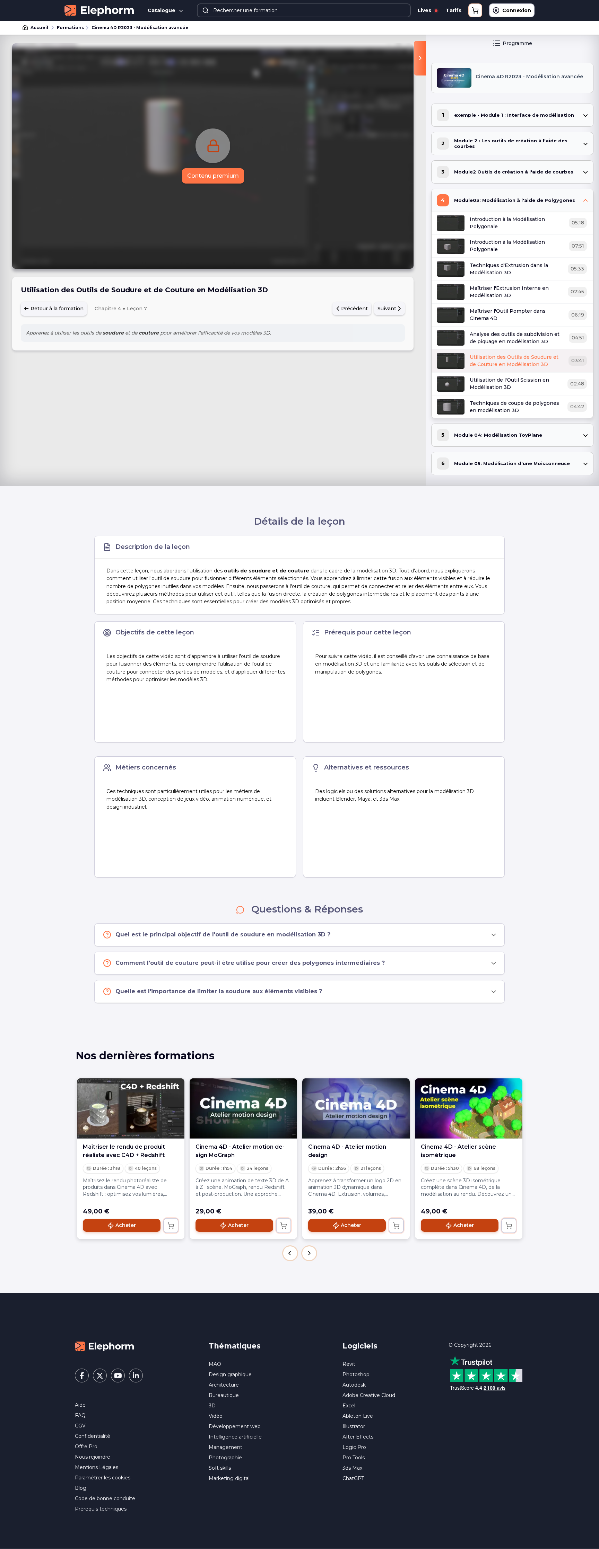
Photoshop (356, 1374)
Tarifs (453, 10)
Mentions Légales (96, 1467)
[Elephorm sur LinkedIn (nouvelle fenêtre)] (136, 1375)
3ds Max (352, 1468)
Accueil (39, 27)
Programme (517, 43)
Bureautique (224, 1395)
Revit (348, 1364)
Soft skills (220, 1468)
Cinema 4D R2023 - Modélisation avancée (140, 27)
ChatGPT (353, 1478)
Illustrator (353, 1426)
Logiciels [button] (359, 1346)
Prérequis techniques (101, 1509)
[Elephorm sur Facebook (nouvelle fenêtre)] (82, 1375)
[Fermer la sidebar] (420, 58)
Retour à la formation (56, 308)
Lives (425, 10)
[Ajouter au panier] (171, 1225)
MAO (215, 1364)
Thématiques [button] (235, 1346)
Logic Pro (354, 1447)
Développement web (235, 1426)
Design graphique (230, 1374)
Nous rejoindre (92, 1457)
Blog (80, 1488)
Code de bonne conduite (105, 1498)
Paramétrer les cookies (102, 1478)
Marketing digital (229, 1478)
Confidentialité (92, 1436)
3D (212, 1406)
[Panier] (475, 10)
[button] (290, 1253)
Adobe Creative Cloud (368, 1395)
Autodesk (354, 1385)
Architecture (224, 1385)
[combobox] (304, 10)
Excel (348, 1406)
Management (225, 1447)
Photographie (225, 1457)
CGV (80, 1426)
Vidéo (216, 1416)
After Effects (357, 1437)
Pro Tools (353, 1457)
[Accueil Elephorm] (104, 1346)
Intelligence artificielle (235, 1437)
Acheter (125, 1225)
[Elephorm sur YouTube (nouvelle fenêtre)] (118, 1375)
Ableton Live (357, 1416)
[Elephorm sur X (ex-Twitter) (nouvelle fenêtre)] (100, 1375)
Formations (70, 27)
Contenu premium (213, 175)
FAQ (80, 1415)
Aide (80, 1405)
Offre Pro (86, 1446)
